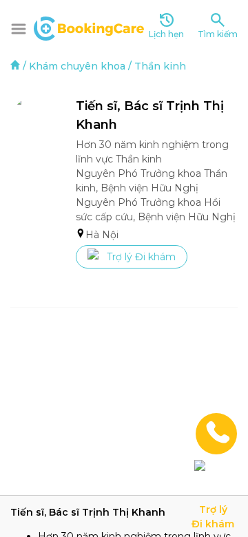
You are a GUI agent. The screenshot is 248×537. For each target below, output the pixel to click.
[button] (18, 29)
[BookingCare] (89, 27)
